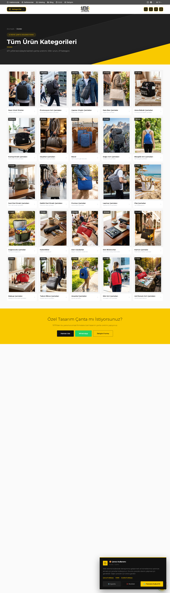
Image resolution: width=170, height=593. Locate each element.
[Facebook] (151, 2)
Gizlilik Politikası (127, 578)
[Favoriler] (156, 9)
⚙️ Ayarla (112, 584)
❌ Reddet (130, 584)
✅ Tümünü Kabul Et (151, 584)
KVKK (117, 578)
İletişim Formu (103, 333)
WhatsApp (83, 333)
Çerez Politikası (108, 578)
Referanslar (29, 2)
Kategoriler (17, 9)
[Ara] (146, 9)
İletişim (70, 2)
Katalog (42, 2)
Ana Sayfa (10, 29)
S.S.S (60, 2)
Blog (51, 2)
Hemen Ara (65, 333)
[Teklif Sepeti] (161, 9)
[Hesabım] (151, 9)
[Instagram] (148, 2)
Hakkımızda (14, 2)
